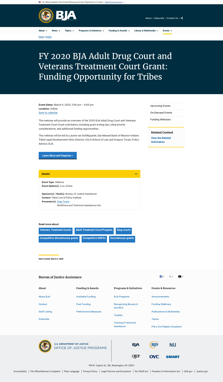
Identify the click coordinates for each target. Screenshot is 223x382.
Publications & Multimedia (166, 311)
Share (184, 20)
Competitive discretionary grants (59, 238)
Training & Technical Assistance (125, 324)
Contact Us (172, 18)
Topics (155, 319)
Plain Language (71, 371)
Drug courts (124, 229)
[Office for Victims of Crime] (154, 359)
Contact (43, 304)
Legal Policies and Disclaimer (116, 371)
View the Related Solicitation (161, 139)
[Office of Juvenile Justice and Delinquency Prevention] (136, 359)
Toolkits (118, 315)
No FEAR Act (141, 371)
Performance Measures (88, 311)
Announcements (160, 296)
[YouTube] (181, 278)
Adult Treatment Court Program (94, 229)
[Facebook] (163, 278)
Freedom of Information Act (166, 371)
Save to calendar (48, 112)
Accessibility (20, 371)
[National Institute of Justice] (173, 347)
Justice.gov (202, 371)
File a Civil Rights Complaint (167, 326)
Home (41, 37)
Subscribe (159, 18)
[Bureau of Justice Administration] (135, 347)
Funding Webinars (161, 304)
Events (49, 37)
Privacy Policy (90, 371)
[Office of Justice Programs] (46, 15)
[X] (172, 278)
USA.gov (188, 371)
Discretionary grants (122, 238)
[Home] (66, 15)
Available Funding (86, 296)
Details (46, 173)
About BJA (44, 296)
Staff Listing (45, 311)
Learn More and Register (56, 155)
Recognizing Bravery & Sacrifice (126, 306)
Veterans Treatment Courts (55, 229)
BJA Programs (121, 296)
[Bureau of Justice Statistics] (154, 349)
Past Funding (83, 304)
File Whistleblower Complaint (45, 371)
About (148, 18)
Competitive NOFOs (94, 238)
